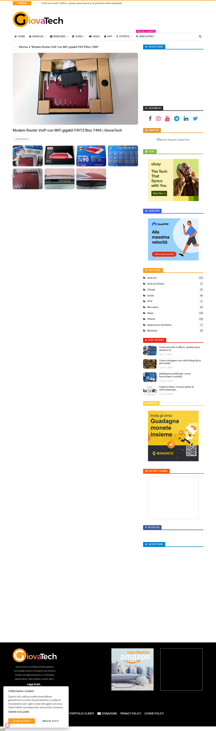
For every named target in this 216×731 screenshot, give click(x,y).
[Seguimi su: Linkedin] (186, 118)
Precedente (22, 139)
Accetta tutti (21, 721)
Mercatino (146, 35)
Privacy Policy (130, 713)
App (109, 36)
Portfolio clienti (81, 713)
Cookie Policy (154, 713)
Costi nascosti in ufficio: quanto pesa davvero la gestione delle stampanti (81, 3)
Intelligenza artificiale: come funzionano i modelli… (175, 375)
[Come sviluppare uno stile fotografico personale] (150, 364)
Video (96, 36)
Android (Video (155, 283)
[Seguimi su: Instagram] (158, 118)
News (150, 313)
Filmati (151, 289)
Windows (59, 36)
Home (21, 36)
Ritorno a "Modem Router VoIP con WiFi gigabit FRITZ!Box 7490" (58, 47)
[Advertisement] (141, 18)
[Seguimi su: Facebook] (150, 118)
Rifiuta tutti (51, 721)
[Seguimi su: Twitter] (195, 118)
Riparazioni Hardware (159, 325)
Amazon (153, 130)
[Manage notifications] (7, 725)
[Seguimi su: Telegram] (176, 118)
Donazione (109, 713)
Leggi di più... (34, 684)
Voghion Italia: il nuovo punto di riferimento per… (176, 388)
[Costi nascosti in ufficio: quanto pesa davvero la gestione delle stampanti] (150, 350)
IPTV (149, 301)
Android (37, 36)
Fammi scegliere (18, 712)
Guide (79, 36)
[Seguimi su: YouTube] (167, 118)
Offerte (124, 36)
